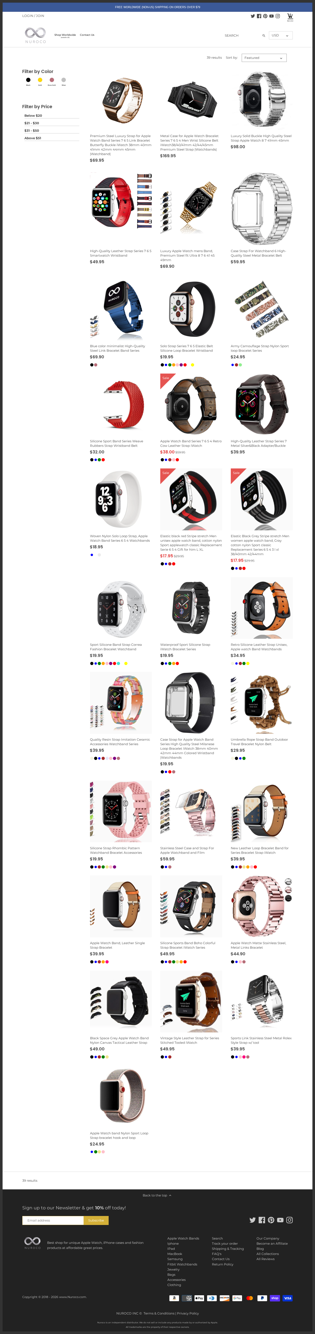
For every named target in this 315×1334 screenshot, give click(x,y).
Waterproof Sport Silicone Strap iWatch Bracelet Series (185, 647)
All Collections (267, 1254)
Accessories (176, 1280)
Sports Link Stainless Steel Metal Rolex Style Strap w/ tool (261, 1040)
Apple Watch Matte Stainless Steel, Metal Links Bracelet (258, 945)
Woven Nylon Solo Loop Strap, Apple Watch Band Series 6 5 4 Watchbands (120, 538)
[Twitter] (253, 16)
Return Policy (222, 1264)
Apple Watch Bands (183, 1238)
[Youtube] (271, 16)
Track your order (225, 1243)
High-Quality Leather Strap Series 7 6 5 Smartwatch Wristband (120, 253)
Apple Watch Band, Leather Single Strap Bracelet (117, 945)
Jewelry (173, 1269)
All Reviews (265, 1259)
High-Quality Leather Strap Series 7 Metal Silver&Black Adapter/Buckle (259, 443)
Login (27, 16)
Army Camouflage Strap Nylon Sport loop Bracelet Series (260, 348)
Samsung (175, 1259)
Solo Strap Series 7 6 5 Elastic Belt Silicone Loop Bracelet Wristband (186, 348)
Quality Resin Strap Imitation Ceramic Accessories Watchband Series (120, 741)
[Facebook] (259, 16)
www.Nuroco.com (72, 1297)
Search (217, 1238)
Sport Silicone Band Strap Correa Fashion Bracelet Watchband (116, 647)
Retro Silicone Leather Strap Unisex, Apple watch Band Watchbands (259, 647)
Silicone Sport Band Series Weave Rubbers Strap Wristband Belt (116, 443)
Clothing (174, 1285)
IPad (171, 1249)
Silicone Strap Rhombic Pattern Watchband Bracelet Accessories (116, 850)
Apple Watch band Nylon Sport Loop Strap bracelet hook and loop (119, 1135)
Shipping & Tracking (228, 1249)
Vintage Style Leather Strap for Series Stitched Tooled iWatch (189, 1040)
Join (40, 16)
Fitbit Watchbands (182, 1264)
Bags (171, 1275)
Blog (260, 1249)
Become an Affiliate (272, 1243)
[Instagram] (278, 16)
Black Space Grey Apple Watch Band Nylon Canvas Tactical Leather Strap (119, 1040)
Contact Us (221, 1259)
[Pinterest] (265, 16)
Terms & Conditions (159, 1313)
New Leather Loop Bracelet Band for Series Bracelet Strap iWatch (260, 850)
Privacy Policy (188, 1313)
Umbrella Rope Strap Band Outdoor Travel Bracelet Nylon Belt (259, 741)
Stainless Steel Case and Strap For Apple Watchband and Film (187, 850)
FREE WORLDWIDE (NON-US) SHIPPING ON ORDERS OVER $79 (157, 7)
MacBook (174, 1254)
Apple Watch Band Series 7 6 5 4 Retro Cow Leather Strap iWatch (191, 443)
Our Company (267, 1238)
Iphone (173, 1243)
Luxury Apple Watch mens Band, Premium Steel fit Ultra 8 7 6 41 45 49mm (187, 255)
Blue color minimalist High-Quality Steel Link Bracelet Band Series (117, 348)
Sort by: (232, 58)
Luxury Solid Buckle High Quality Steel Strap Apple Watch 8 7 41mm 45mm (261, 138)
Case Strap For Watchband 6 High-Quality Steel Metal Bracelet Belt (258, 253)
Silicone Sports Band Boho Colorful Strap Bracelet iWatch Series (187, 945)
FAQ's (216, 1254)
